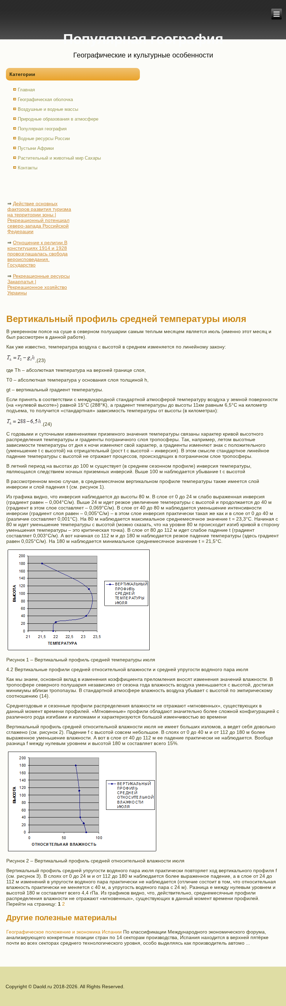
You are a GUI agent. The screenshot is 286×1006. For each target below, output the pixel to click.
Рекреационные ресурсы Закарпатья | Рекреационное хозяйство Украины (38, 284)
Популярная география (42, 128)
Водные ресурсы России (44, 138)
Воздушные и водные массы (48, 109)
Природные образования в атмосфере (58, 119)
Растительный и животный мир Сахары (59, 158)
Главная (26, 89)
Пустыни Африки (36, 148)
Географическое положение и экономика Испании (64, 932)
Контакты (27, 167)
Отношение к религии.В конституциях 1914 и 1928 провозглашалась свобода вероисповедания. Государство (37, 254)
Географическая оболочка (45, 99)
